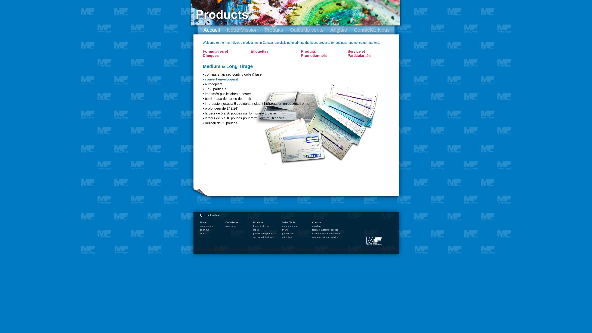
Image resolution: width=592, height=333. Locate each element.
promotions (288, 233)
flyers (285, 229)
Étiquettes (259, 51)
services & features (263, 237)
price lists (287, 237)
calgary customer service (325, 237)
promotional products (264, 233)
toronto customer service (325, 229)
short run (205, 229)
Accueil (212, 30)
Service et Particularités (359, 53)
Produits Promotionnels (314, 53)
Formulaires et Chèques (215, 53)
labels (256, 229)
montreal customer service (326, 233)
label (202, 233)
